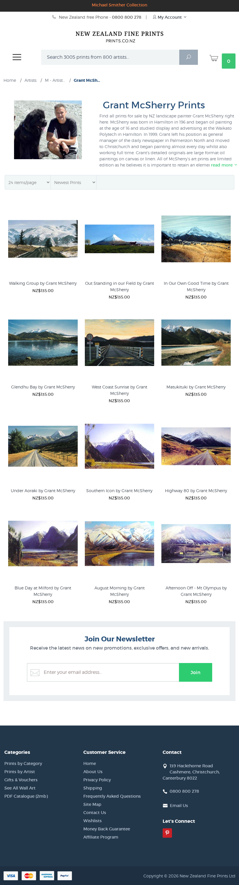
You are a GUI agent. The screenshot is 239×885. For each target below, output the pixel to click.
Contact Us (94, 812)
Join (196, 672)
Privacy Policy (97, 779)
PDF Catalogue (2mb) (26, 796)
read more (222, 165)
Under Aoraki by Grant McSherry (43, 490)
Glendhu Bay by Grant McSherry (43, 386)
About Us (93, 771)
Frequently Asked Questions (112, 796)
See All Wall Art (20, 788)
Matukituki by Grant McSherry (196, 386)
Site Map (92, 804)
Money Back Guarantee (106, 829)
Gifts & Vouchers (21, 779)
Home (89, 763)
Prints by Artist (19, 771)
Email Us (179, 805)
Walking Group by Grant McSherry (43, 283)
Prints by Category (23, 763)
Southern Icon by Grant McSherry (119, 490)
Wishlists (92, 820)
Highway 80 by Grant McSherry (196, 490)
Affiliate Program (100, 837)
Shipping (92, 788)
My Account (170, 17)
